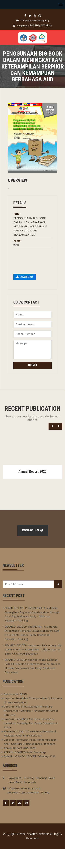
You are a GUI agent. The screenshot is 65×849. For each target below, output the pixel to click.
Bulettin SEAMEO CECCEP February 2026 (29, 756)
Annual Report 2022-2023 (19, 748)
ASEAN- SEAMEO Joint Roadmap (25, 752)
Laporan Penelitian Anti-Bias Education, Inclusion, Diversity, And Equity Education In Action (31, 723)
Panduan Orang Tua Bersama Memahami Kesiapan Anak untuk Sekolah (30, 733)
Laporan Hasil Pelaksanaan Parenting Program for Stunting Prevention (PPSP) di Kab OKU (31, 710)
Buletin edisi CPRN (15, 694)
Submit (32, 365)
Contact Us (31, 530)
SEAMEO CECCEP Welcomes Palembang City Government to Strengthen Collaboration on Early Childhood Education (33, 649)
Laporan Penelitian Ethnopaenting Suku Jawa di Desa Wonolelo (33, 700)
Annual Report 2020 (32, 471)
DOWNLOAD (26, 277)
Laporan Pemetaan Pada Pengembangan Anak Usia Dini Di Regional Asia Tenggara (30, 741)
